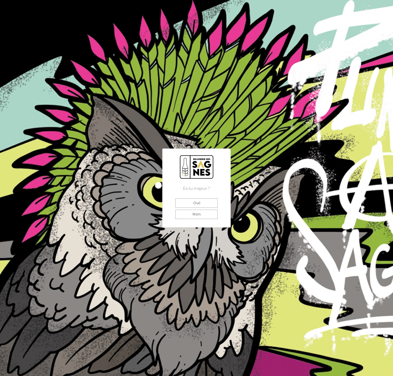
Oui (196, 203)
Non (196, 214)
